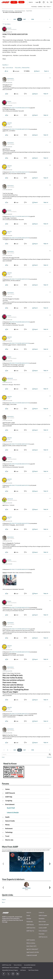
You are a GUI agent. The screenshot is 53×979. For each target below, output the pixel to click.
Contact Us (41, 912)
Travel (7, 836)
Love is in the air (9, 67)
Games (7, 789)
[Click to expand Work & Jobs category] (3, 840)
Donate (28, 915)
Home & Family (10, 821)
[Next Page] (49, 19)
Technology (9, 832)
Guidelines (40, 6)
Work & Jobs (9, 840)
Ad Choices (23, 970)
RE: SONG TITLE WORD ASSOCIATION (19, 129)
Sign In (3, 902)
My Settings (34, 6)
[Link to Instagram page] (13, 974)
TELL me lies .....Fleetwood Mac (22, 67)
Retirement (9, 828)
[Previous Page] (4, 19)
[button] (47, 2)
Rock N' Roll (29, 10)
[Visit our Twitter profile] (8, 974)
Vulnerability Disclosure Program (10, 970)
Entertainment (9, 804)
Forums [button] (48, 6)
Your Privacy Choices (33, 970)
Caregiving (8, 800)
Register (31, 2)
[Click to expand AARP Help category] (3, 797)
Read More (5, 64)
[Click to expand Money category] (3, 824)
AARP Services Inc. (43, 936)
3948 (32, 19)
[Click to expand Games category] (3, 789)
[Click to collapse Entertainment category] (3, 804)
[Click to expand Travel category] (3, 836)
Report (38, 71)
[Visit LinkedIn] (17, 974)
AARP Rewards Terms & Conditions (10, 967)
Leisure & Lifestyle (13, 812)
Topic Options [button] (7, 24)
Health (7, 817)
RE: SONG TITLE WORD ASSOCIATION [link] (12, 12)
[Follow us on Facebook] (4, 974)
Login (37, 2)
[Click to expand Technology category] (3, 832)
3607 (24, 19)
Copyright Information (26, 967)
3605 (14, 19)
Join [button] (14, 2)
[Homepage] (5, 2)
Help (44, 2)
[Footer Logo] (10, 913)
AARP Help (8, 797)
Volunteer (28, 918)
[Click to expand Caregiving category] (3, 800)
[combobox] (26, 754)
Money (7, 824)
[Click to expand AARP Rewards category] (3, 793)
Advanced (49, 757)
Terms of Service (18, 965)
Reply (45, 71)
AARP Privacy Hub (6, 965)
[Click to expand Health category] (3, 817)
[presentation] (3, 863)
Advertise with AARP (44, 924)
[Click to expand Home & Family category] (3, 821)
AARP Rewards (10, 793)
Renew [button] (21, 2)
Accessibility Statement (29, 965)
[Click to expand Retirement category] (3, 828)
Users (3, 757)
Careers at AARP (43, 927)
